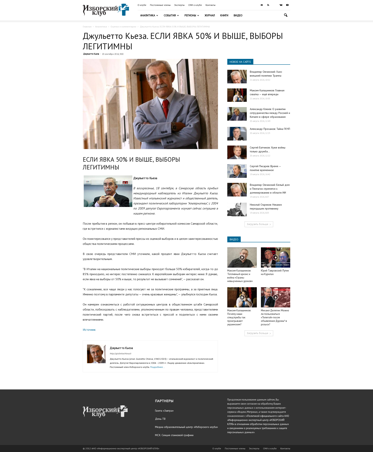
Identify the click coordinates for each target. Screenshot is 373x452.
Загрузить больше (257, 224)
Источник (89, 330)
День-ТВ (160, 419)
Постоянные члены (160, 4)
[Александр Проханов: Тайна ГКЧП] (237, 133)
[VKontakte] (281, 5)
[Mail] (262, 5)
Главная (87, 26)
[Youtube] (287, 5)
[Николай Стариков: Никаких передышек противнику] (237, 209)
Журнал (210, 15)
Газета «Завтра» (164, 410)
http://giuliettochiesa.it (120, 353)
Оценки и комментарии (123, 26)
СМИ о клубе (195, 4)
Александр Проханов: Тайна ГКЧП (270, 129)
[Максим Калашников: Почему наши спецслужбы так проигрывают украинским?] (242, 297)
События (170, 15)
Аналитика (147, 15)
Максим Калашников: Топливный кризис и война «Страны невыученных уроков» (240, 276)
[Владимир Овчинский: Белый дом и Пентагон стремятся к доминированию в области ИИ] (237, 189)
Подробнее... (157, 367)
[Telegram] (274, 5)
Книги (224, 15)
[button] (285, 15)
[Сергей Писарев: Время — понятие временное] (237, 171)
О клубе (142, 4)
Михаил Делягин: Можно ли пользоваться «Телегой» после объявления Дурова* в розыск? (275, 317)
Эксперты (179, 4)
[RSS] (268, 5)
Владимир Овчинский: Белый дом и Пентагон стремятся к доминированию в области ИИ (270, 188)
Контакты (210, 4)
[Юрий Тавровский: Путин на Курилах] (275, 257)
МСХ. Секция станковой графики (174, 435)
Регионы (190, 15)
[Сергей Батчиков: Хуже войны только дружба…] (237, 152)
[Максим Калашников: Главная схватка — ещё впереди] (237, 95)
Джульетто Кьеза (91, 53)
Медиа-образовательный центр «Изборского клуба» (186, 427)
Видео (238, 15)
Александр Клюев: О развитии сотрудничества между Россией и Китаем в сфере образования (270, 113)
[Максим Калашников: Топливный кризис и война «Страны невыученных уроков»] (242, 257)
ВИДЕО (234, 239)
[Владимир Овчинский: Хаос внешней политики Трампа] (237, 76)
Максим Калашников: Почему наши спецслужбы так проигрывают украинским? (239, 317)
